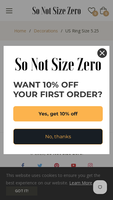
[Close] (102, 53)
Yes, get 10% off (58, 114)
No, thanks (58, 136)
